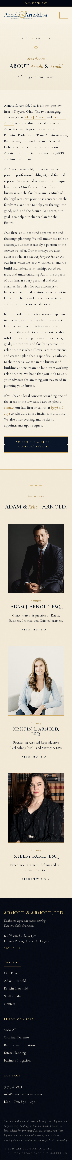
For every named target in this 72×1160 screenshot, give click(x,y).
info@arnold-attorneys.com (23, 1094)
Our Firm (11, 973)
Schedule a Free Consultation (38, 444)
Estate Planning (15, 1053)
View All (10, 1030)
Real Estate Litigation (19, 1045)
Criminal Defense (16, 1037)
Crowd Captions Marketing (44, 1153)
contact (9, 407)
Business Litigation (17, 1060)
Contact (9, 1004)
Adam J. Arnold (35, 117)
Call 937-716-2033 (36, 3)
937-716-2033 (12, 947)
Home (26, 38)
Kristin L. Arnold (16, 988)
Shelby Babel (13, 996)
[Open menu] (63, 15)
